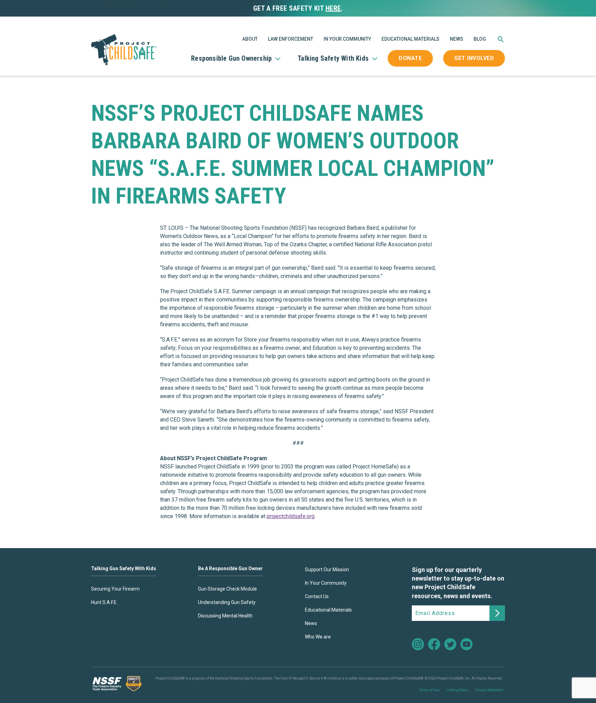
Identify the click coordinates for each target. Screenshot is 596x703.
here (333, 8)
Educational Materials (410, 39)
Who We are (318, 637)
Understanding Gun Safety (227, 602)
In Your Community (347, 39)
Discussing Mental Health (225, 615)
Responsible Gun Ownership (231, 58)
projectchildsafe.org (291, 516)
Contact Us (317, 596)
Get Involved (474, 58)
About (250, 39)
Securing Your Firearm (115, 589)
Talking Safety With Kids (333, 58)
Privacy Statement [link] (489, 690)
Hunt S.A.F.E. (104, 602)
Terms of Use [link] (429, 690)
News (456, 39)
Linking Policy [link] (457, 690)
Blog (480, 39)
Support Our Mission (327, 569)
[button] (500, 40)
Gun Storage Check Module (227, 589)
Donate (410, 58)
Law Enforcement (290, 39)
